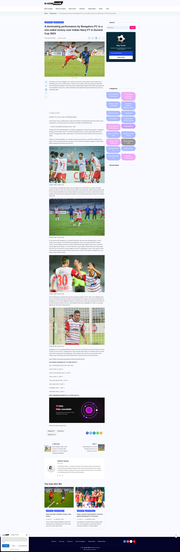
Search (133, 27)
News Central (72, 8)
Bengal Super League (113, 104)
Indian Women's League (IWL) (113, 127)
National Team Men (128, 134)
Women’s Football (60, 8)
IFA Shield (113, 118)
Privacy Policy (17, 549)
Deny (13, 545)
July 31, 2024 (72, 126)
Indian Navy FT (51, 434)
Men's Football (113, 134)
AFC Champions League (113, 95)
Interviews (82, 8)
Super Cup (128, 148)
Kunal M (49, 519)
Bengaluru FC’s (53, 349)
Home (46, 13)
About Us (54, 541)
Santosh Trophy (113, 149)
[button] (26, 534)
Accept (5, 545)
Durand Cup (53, 13)
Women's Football (128, 157)
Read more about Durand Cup (57, 425)
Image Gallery (92, 8)
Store (107, 8)
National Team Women (113, 142)
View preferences (23, 545)
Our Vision (61, 541)
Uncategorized (113, 157)
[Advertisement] (100, 3)
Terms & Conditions (80, 541)
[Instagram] (63, 476)
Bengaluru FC (51, 431)
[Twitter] (60, 476)
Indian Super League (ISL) (128, 119)
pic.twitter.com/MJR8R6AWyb (83, 123)
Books (101, 8)
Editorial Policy (101, 541)
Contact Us (70, 541)
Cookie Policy (12, 549)
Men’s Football (48, 8)
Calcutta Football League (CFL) (128, 105)
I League (128, 113)
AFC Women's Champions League (128, 96)
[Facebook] (58, 476)
